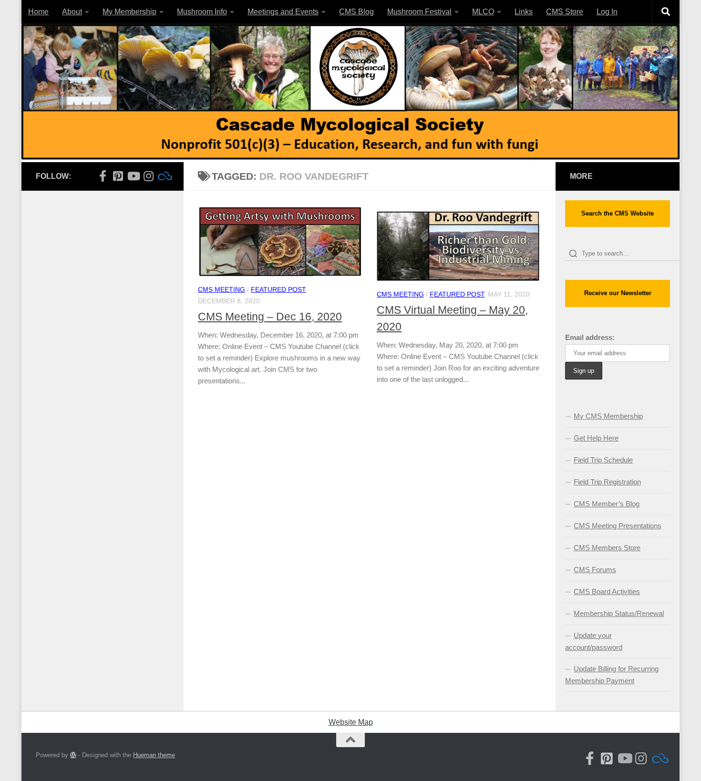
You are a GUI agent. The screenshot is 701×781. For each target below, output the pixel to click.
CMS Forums (595, 569)
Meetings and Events (283, 12)
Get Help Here (596, 438)
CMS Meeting (221, 289)
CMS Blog (356, 12)
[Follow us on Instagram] (148, 176)
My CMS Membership (608, 416)
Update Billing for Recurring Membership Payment (612, 675)
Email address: (590, 337)
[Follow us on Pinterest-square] (118, 176)
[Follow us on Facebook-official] (102, 176)
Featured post (278, 289)
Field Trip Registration (607, 482)
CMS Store (564, 12)
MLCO (483, 12)
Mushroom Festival (419, 12)
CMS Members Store (607, 548)
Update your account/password (593, 641)
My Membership (129, 12)
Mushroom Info (202, 12)
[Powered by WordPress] (73, 755)
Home (38, 12)
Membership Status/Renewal (619, 613)
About (72, 12)
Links (524, 12)
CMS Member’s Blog (606, 504)
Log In (607, 12)
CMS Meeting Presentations (617, 526)
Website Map (351, 722)
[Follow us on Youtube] (133, 176)
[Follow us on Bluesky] (163, 176)
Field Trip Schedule (603, 460)
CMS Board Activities (607, 591)
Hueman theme (154, 755)
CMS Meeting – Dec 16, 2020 (270, 316)
